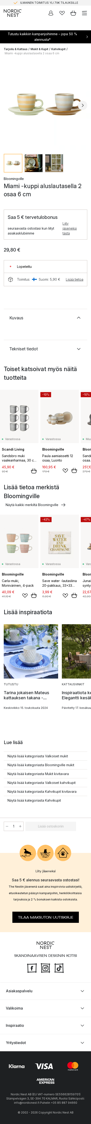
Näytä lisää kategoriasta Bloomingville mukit (40, 765)
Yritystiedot (16, 1042)
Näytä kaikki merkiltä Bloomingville (32, 505)
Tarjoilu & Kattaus (16, 49)
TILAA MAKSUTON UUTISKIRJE (45, 917)
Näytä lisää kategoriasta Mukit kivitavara (38, 774)
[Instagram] (45, 967)
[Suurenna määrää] (20, 826)
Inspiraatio (15, 1025)
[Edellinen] (8, 105)
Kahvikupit (58, 49)
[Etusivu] (12, 13)
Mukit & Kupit (39, 49)
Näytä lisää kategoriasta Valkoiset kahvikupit (41, 783)
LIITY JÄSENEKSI (35, 4)
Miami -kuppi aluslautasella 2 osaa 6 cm (32, 53)
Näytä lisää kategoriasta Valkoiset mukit (37, 756)
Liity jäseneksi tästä (70, 228)
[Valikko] (84, 13)
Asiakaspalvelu (19, 991)
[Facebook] (32, 967)
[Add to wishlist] (65, 471)
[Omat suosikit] (62, 13)
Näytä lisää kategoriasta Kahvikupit (34, 800)
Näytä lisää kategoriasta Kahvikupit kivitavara (42, 791)
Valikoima (14, 1008)
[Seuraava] (82, 105)
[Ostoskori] (73, 13)
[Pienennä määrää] (7, 826)
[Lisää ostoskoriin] (34, 471)
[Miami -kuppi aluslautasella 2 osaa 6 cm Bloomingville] (45, 104)
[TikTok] (59, 967)
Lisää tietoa (74, 279)
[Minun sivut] (50, 13)
